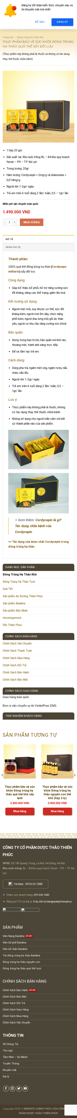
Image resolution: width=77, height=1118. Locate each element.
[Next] (74, 782)
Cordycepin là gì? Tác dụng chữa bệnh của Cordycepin (38, 526)
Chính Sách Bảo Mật (15, 679)
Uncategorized (12, 617)
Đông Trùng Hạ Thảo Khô (30, 37)
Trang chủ (8, 37)
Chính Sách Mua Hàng (16, 658)
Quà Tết (8, 589)
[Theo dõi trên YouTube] (25, 1089)
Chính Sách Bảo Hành (16, 672)
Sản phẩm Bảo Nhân (15, 610)
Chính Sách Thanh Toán (17, 650)
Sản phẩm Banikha (14, 603)
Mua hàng (31, 222)
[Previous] (2, 782)
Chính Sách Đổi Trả (14, 665)
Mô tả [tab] (9, 239)
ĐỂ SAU (39, 21)
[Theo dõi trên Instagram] (12, 1089)
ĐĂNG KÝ (62, 21)
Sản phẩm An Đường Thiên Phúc (23, 596)
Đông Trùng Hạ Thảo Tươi (19, 581)
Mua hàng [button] (19, 811)
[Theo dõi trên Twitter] (19, 1089)
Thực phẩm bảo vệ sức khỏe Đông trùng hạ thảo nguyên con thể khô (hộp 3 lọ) (57, 792)
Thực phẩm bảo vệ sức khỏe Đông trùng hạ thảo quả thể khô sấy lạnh (20, 792)
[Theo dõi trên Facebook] (6, 1089)
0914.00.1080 (41, 895)
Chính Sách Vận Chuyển (17, 643)
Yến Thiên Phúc (12, 625)
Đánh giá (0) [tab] (13, 247)
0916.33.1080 (34, 884)
